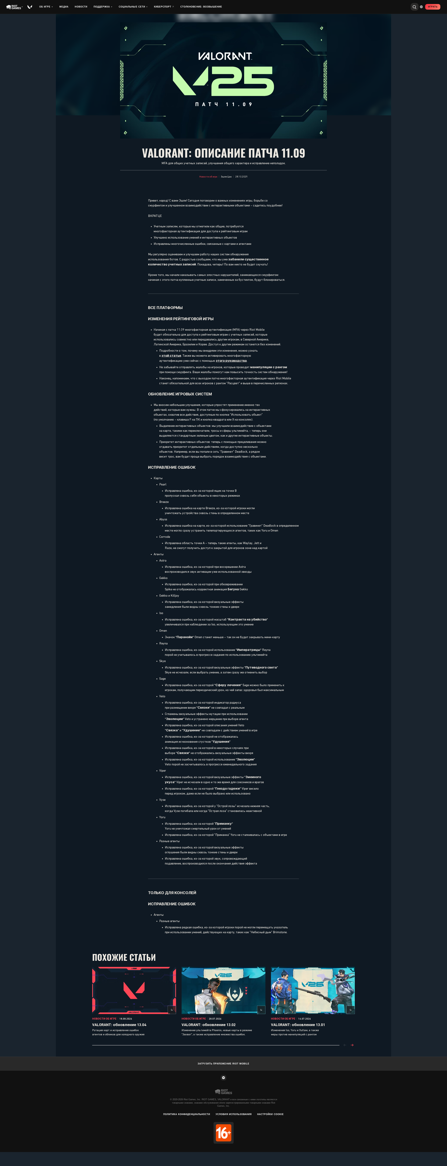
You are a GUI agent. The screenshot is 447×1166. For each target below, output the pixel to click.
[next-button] (352, 1045)
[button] (208, 177)
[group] (223, 1002)
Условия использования (234, 1114)
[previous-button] (345, 1045)
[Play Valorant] (30, 7)
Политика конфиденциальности (186, 1114)
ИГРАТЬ (433, 6)
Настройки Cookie (270, 1114)
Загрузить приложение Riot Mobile (223, 1063)
